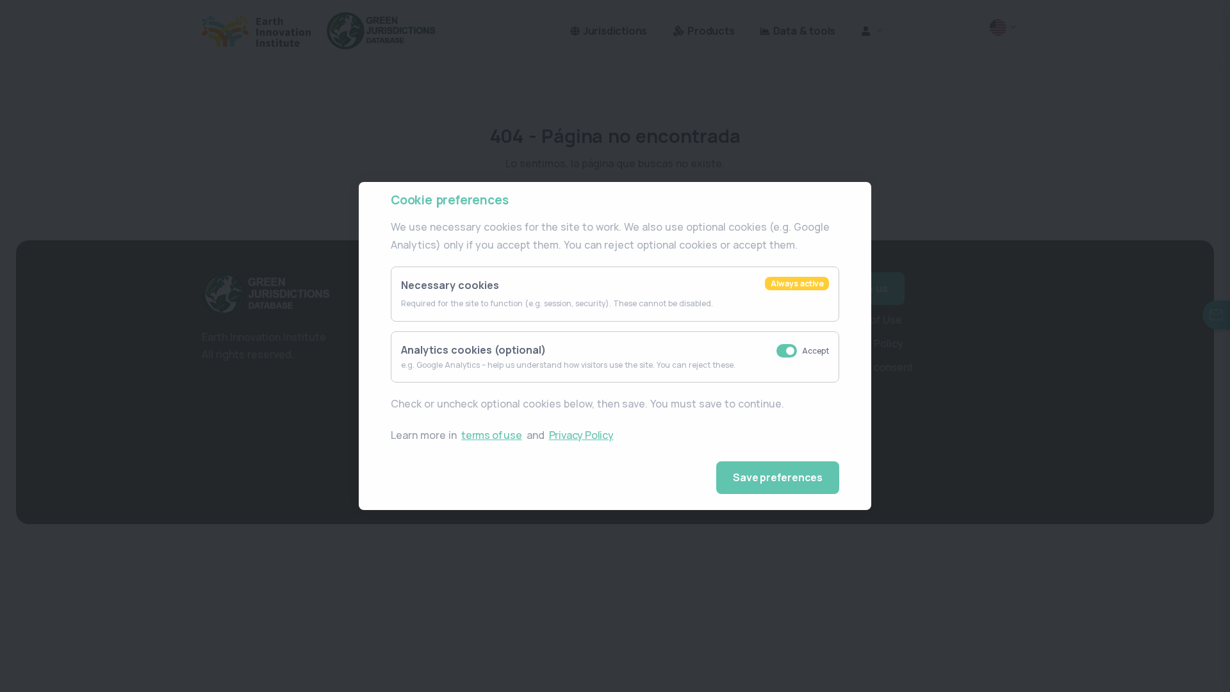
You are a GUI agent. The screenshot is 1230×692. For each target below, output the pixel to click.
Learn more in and (502, 435)
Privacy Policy (581, 435)
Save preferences (778, 477)
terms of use (491, 435)
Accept (815, 350)
